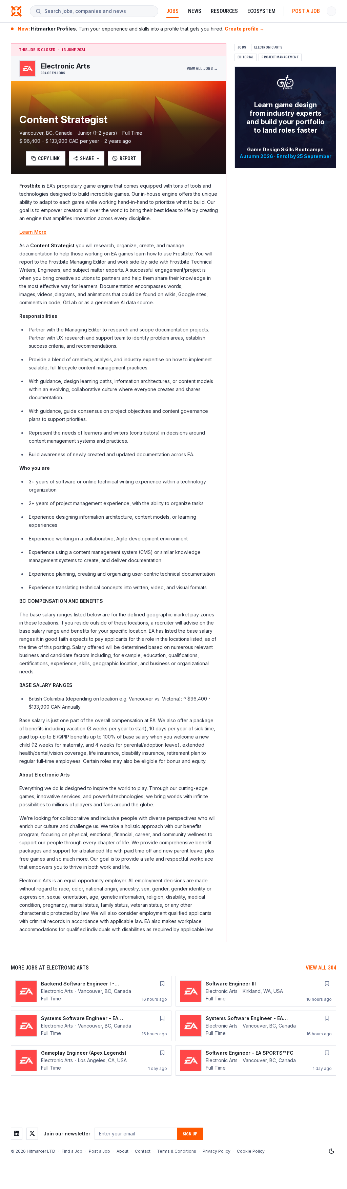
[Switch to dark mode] (331, 1151)
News (194, 11)
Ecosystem (261, 11)
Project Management (280, 57)
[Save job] (162, 984)
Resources (224, 11)
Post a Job (306, 11)
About (122, 1151)
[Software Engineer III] (256, 991)
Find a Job (72, 1151)
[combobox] (98, 11)
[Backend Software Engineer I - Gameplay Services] (91, 991)
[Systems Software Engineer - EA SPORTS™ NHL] (91, 1026)
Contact (142, 1151)
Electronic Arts (268, 47)
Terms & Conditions (176, 1151)
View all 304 (321, 967)
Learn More (32, 232)
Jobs (172, 11)
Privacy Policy (216, 1151)
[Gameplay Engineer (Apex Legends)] (91, 1060)
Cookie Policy (251, 1151)
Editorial (245, 57)
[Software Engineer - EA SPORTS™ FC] (256, 1060)
